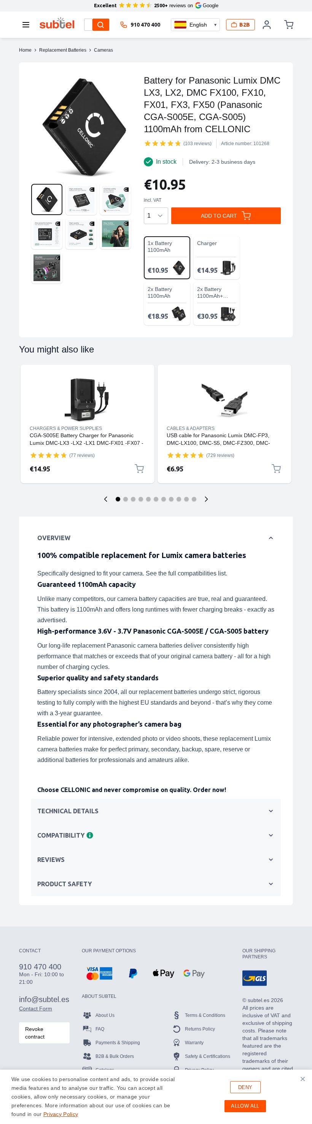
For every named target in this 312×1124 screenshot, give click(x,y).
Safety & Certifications (207, 1056)
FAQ (100, 1029)
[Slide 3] (133, 499)
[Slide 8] (171, 499)
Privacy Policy (60, 1114)
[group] (163, 143)
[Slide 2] (125, 499)
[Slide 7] (163, 499)
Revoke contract (35, 1033)
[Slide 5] (148, 499)
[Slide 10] (186, 499)
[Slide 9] (179, 499)
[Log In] (267, 25)
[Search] (100, 25)
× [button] (303, 1078)
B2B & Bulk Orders (115, 1056)
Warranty (194, 1042)
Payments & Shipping (118, 1042)
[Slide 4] (141, 499)
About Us (105, 1015)
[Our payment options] (99, 973)
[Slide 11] (194, 499)
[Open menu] (28, 25)
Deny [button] (245, 1087)
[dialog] (156, 1097)
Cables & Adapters (191, 428)
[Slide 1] (118, 499)
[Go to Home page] (57, 22)
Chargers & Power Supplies (66, 428)
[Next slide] (206, 499)
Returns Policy (200, 1029)
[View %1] (46, 199)
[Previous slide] (105, 499)
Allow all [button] (245, 1106)
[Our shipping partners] (254, 978)
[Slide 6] (156, 499)
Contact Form (35, 1008)
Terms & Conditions (205, 1015)
